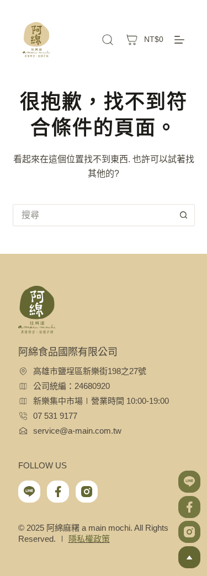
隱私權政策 (89, 538)
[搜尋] (107, 39)
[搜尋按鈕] (184, 215)
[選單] (179, 40)
